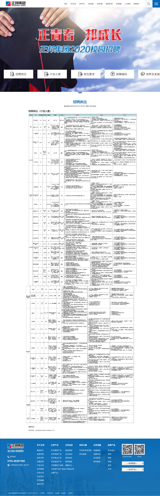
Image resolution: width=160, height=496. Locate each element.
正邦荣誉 (40, 469)
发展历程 (40, 454)
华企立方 (35, 493)
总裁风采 (40, 462)
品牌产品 (54, 473)
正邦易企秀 (69, 469)
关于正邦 (73, 3)
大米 (109, 469)
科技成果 (82, 454)
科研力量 (99, 3)
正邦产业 (82, 3)
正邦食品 (111, 450)
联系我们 (136, 3)
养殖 (109, 454)
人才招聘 (127, 3)
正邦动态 (91, 3)
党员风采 (97, 458)
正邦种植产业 (56, 454)
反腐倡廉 (57, 493)
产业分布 (40, 465)
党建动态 (97, 454)
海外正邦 (40, 484)
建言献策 (63, 493)
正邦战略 (40, 480)
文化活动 (68, 454)
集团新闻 (68, 450)
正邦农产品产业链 (58, 469)
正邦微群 (70, 493)
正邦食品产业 (56, 458)
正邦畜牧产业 (56, 450)
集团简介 (40, 450)
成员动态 (68, 458)
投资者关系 (109, 3)
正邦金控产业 (56, 462)
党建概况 (97, 450)
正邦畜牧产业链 (57, 465)
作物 (109, 462)
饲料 (109, 458)
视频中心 (68, 465)
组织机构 (97, 462)
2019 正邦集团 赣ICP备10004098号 (17, 493)
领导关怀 (40, 458)
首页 (65, 3)
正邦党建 (119, 3)
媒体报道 (68, 462)
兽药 (109, 465)
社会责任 (40, 476)
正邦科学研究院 (85, 450)
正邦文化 (40, 473)
